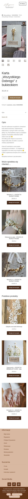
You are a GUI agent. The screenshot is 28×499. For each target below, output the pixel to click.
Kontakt (6, 469)
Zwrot (5, 443)
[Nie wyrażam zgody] (26, 493)
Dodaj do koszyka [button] (14, 202)
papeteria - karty (11, 104)
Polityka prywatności (14, 496)
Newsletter (7, 455)
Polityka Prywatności (9, 440)
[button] (24, 23)
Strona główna (7, 15)
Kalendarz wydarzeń (9, 472)
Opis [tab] (3, 112)
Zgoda (8, 494)
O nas (5, 466)
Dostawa (6, 449)
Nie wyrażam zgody (17, 494)
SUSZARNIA (15, 15)
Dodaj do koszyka (15, 97)
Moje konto (7, 434)
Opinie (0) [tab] (4, 117)
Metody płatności (8, 452)
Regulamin (7, 437)
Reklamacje (7, 446)
